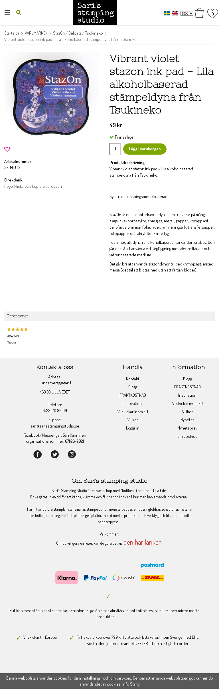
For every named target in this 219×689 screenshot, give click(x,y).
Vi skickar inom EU (132, 411)
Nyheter (187, 419)
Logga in (132, 428)
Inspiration (132, 403)
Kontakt (132, 379)
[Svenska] (167, 13)
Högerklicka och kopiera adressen (33, 186)
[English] (175, 13)
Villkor (132, 419)
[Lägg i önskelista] (7, 148)
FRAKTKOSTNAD (132, 395)
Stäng (134, 684)
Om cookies (187, 436)
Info (125, 684)
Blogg (132, 387)
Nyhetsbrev (187, 428)
